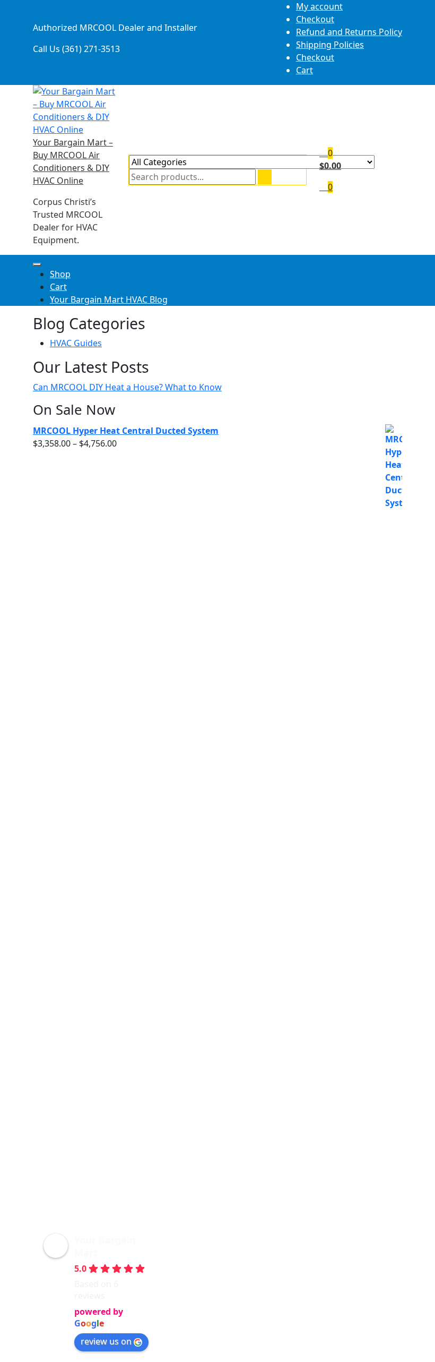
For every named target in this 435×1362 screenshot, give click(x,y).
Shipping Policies (330, 44)
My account (319, 6)
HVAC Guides (76, 343)
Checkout (315, 19)
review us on (106, 1341)
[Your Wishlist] (323, 153)
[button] (92, 1292)
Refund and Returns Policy (349, 32)
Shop (60, 274)
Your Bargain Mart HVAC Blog (109, 299)
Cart (304, 70)
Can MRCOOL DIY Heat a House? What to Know (127, 387)
